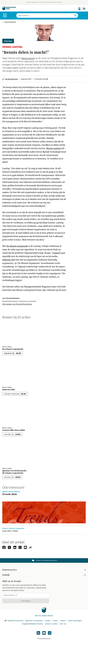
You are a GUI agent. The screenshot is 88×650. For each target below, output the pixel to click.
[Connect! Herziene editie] (10, 413)
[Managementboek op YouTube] (44, 633)
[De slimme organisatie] (10, 332)
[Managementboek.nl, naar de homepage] (9, 10)
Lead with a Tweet (10, 531)
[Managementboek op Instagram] (49, 633)
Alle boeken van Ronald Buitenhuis (17, 304)
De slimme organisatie (17, 246)
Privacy (55, 621)
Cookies (63, 621)
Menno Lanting (28, 58)
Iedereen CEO (8, 260)
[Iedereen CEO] (10, 372)
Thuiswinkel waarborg (15, 621)
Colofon (48, 621)
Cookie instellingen (75, 621)
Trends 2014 (9, 494)
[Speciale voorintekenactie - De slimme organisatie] (10, 453)
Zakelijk (6, 575)
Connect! (56, 253)
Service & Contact (51, 624)
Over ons (63, 624)
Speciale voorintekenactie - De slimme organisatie (15, 472)
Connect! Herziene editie (13, 430)
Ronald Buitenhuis (11, 79)
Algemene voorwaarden (34, 621)
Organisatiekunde (10, 22)
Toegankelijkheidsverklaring (32, 624)
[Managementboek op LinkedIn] (38, 633)
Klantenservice (9, 570)
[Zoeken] (75, 15)
